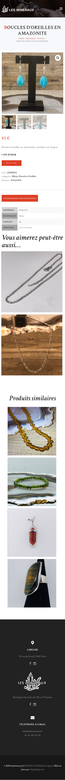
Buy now (13, 163)
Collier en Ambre (32, 428)
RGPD (28, 765)
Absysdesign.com (37, 769)
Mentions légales (45, 765)
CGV (34, 765)
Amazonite (16, 180)
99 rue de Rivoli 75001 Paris (32, 656)
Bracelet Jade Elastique (32, 479)
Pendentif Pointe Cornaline (32, 529)
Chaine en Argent (32, 278)
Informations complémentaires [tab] (19, 198)
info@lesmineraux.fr (32, 731)
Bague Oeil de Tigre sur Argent (32, 580)
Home (21, 38)
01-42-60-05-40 (32, 735)
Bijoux (41, 38)
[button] (58, 58)
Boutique (31, 38)
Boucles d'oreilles (27, 176)
